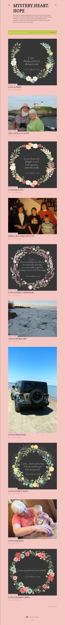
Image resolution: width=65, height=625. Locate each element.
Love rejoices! (15, 190)
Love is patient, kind (19, 597)
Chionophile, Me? (17, 338)
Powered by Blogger (34, 617)
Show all (52, 32)
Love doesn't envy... (18, 491)
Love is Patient (16, 541)
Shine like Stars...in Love (21, 236)
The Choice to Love (18, 133)
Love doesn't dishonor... (21, 292)
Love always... (15, 87)
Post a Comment (16, 89)
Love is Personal (17, 434)
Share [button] (9, 89)
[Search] (56, 4)
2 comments (15, 341)
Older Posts (52, 606)
